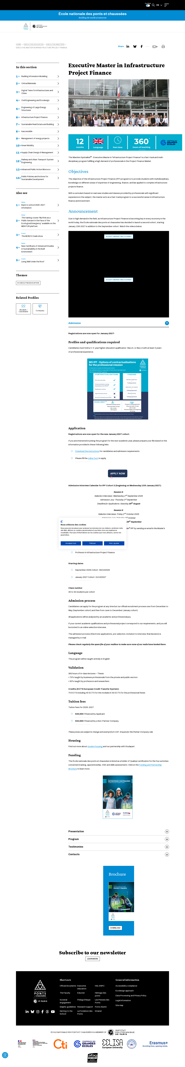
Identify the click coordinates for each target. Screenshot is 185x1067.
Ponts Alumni (101, 1007)
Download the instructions (87, 451)
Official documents (68, 986)
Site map (119, 1005)
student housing (95, 746)
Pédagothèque (83, 1000)
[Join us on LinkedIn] (27, 1012)
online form (93, 458)
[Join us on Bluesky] (32, 1012)
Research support (85, 1007)
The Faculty (65, 993)
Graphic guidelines (68, 1007)
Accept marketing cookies (118, 236)
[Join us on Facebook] (42, 1012)
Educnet (81, 993)
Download (115, 928)
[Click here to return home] (35, 26)
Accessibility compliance (126, 986)
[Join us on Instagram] (37, 1012)
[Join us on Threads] (47, 1012)
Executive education (29, 283)
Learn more (92, 959)
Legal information (123, 1000)
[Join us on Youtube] (53, 1012)
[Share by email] (155, 47)
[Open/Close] (166, 5)
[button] (159, 5)
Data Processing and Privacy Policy (131, 996)
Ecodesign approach (125, 991)
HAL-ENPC (100, 986)
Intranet (98, 1011)
